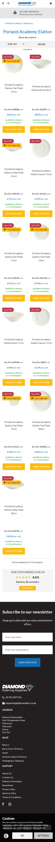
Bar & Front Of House (12, 748)
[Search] (8, 3)
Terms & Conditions (11, 797)
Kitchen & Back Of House (14, 756)
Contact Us (7, 777)
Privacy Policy (8, 789)
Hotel (5, 752)
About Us (6, 773)
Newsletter (7, 785)
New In (5, 745)
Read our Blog (10, 804)
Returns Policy (9, 793)
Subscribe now (27, 662)
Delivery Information (12, 781)
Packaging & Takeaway (13, 760)
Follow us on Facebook (3, 804)
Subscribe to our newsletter (27, 617)
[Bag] (51, 3)
